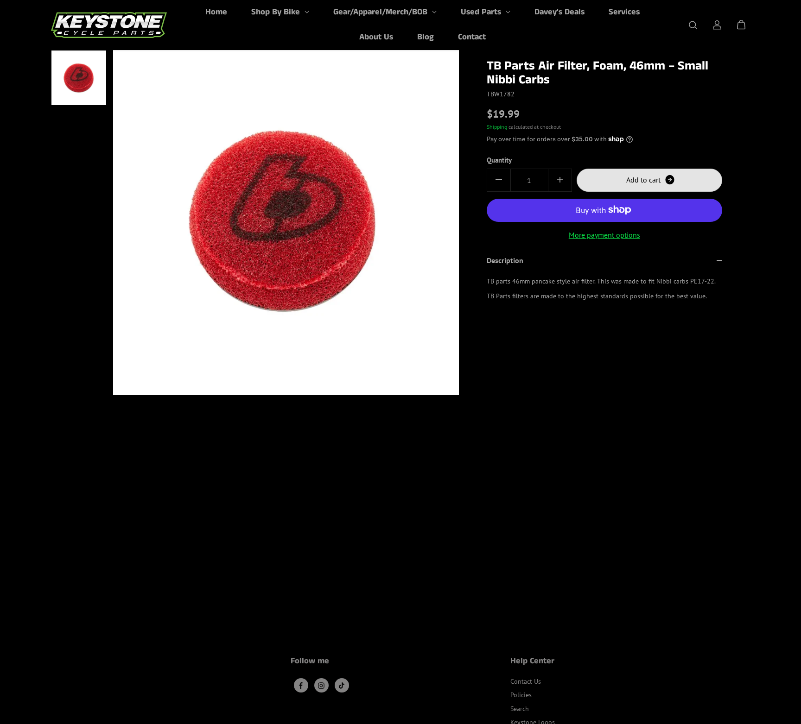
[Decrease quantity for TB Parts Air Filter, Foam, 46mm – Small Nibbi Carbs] (499, 179)
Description (505, 260)
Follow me (310, 662)
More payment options (604, 234)
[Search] (693, 25)
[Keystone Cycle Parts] (109, 25)
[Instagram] (321, 685)
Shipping (497, 126)
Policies (521, 695)
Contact (472, 37)
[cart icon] (741, 25)
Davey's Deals (559, 12)
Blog (425, 37)
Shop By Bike (276, 12)
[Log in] (717, 25)
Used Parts (482, 12)
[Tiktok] (341, 685)
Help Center (532, 662)
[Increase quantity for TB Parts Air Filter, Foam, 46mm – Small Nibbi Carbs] (560, 179)
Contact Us (525, 681)
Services (624, 12)
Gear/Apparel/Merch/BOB (381, 12)
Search (519, 709)
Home (216, 12)
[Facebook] (301, 685)
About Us (376, 37)
